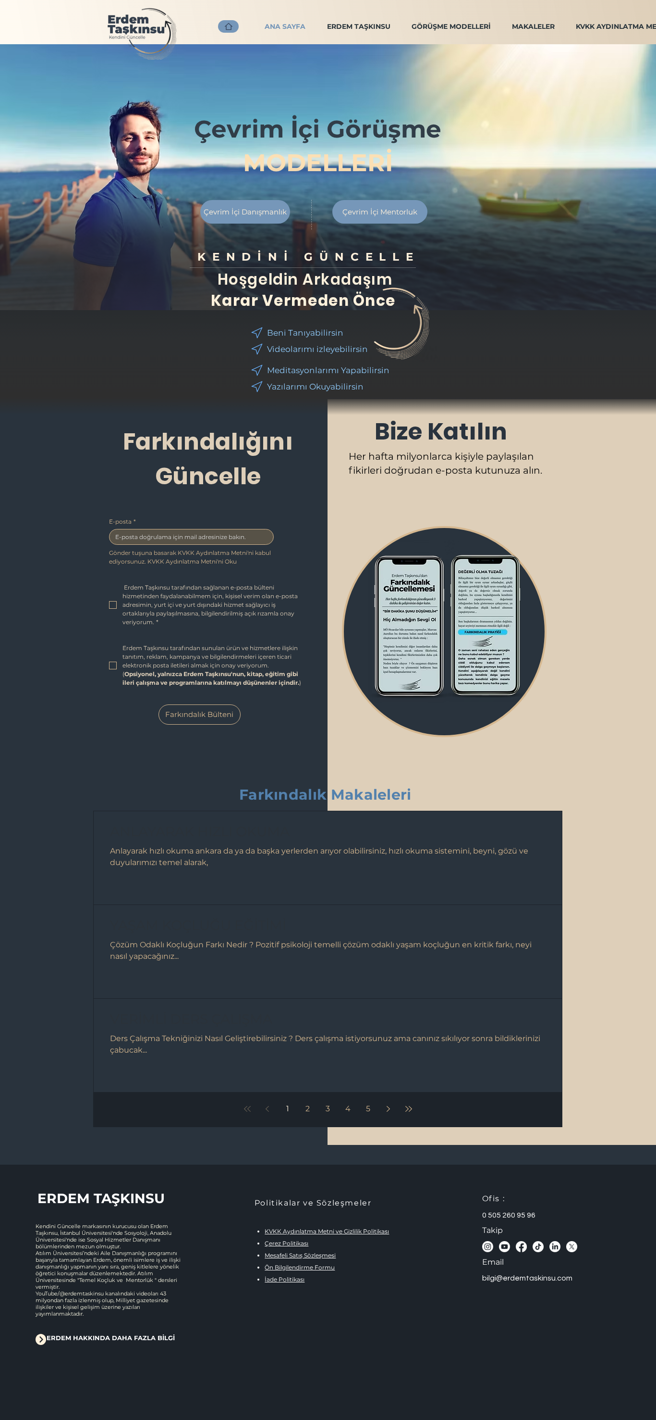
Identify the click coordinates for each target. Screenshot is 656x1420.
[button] (451, 26)
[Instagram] (487, 1246)
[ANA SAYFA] (228, 26)
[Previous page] (267, 1109)
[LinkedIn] (554, 1246)
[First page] (247, 1109)
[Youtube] (504, 1246)
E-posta (122, 521)
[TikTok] (538, 1246)
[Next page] (388, 1109)
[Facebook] (521, 1246)
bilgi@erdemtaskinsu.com (527, 1278)
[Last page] (408, 1109)
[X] (571, 1246)
